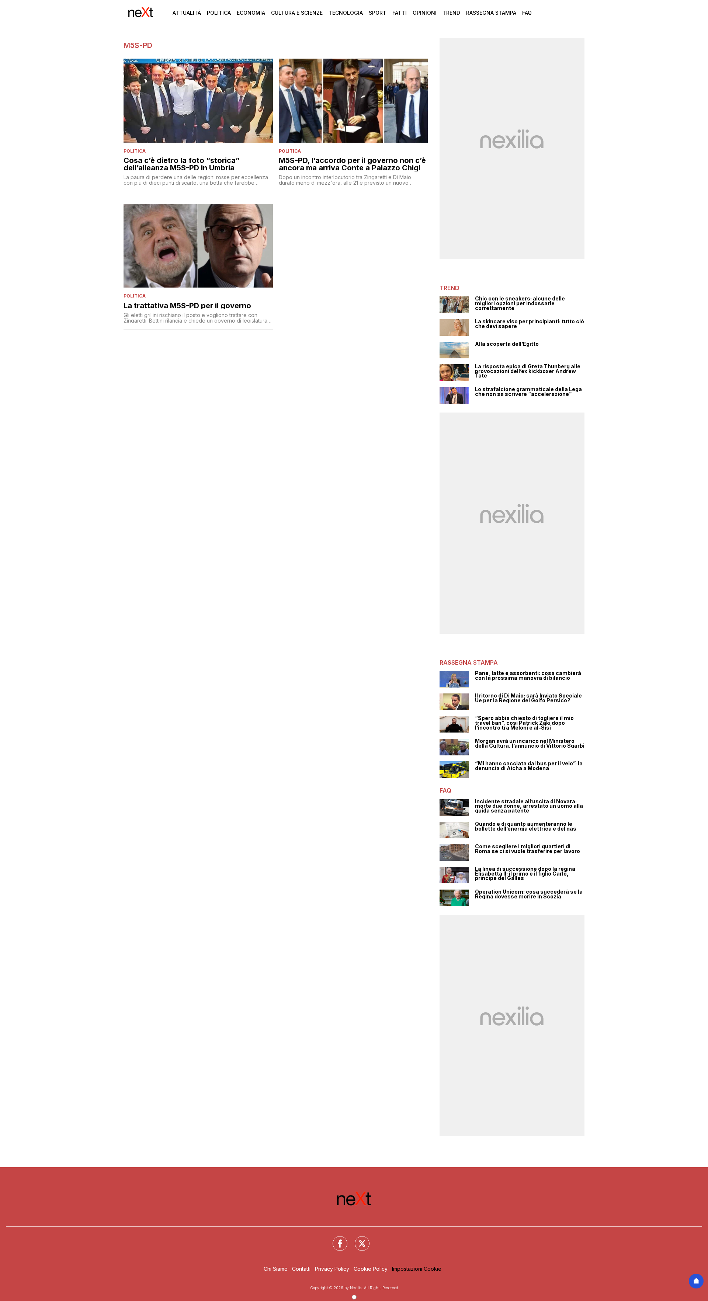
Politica (219, 13)
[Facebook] (336, 1239)
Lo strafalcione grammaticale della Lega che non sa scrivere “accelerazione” (528, 391)
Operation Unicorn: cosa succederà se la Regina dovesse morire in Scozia (529, 894)
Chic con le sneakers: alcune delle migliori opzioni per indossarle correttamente (520, 303)
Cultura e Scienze (297, 13)
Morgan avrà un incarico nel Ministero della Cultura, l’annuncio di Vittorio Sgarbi (529, 743)
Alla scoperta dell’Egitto (507, 344)
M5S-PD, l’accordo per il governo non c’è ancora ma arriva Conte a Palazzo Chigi (352, 164)
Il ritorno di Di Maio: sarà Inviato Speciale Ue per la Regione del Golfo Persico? (528, 698)
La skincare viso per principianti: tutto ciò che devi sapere (529, 323)
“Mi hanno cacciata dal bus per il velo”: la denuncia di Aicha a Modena (529, 765)
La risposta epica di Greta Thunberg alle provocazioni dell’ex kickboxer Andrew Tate (527, 371)
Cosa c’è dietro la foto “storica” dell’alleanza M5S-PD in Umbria (182, 164)
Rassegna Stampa (491, 13)
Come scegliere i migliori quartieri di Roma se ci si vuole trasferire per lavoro (527, 848)
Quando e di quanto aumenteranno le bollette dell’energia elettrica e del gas (525, 826)
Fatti (399, 13)
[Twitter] (358, 1239)
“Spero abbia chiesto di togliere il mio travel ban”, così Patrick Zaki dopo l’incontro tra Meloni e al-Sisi (524, 723)
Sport (377, 13)
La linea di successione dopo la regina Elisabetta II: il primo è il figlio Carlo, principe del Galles (525, 874)
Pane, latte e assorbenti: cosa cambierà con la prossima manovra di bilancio (528, 675)
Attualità (187, 13)
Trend (451, 13)
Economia (251, 13)
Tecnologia (346, 13)
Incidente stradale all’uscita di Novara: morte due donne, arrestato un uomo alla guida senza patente (529, 806)
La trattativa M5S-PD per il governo (187, 305)
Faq (527, 13)
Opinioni (425, 13)
